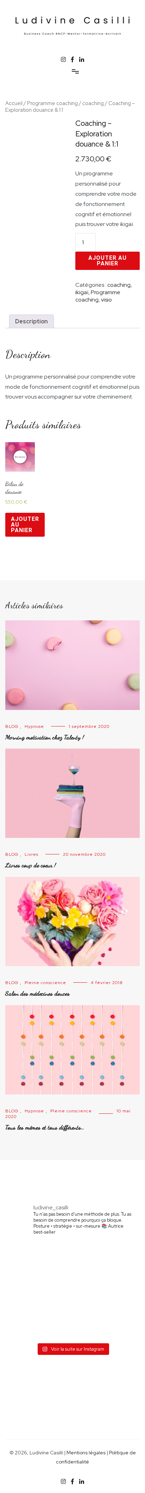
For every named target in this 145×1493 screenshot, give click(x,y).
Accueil (14, 103)
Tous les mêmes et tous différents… (44, 1127)
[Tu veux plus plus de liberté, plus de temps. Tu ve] (42, 1291)
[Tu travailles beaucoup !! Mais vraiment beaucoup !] (102, 1325)
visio (106, 299)
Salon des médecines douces (37, 993)
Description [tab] (31, 321)
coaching (93, 103)
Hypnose (34, 726)
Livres (31, 854)
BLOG (11, 726)
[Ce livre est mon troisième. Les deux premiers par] (102, 1291)
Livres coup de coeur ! (30, 865)
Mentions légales (86, 1452)
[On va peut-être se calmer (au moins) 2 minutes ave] (42, 1257)
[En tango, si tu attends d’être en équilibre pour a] (42, 1325)
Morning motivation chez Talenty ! (44, 737)
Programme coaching (52, 103)
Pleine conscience (45, 982)
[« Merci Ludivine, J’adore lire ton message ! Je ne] (102, 1257)
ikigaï (81, 292)
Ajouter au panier (107, 260)
